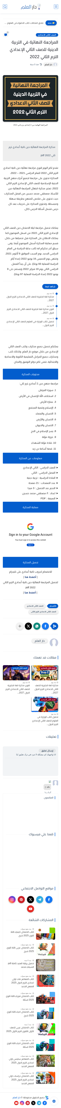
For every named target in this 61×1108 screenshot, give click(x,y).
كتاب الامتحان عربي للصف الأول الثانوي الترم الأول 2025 (20, 1029)
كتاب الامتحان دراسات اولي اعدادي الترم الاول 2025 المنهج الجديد (21, 1079)
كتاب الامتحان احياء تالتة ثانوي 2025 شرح (20, 1014)
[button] (45, 626)
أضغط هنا (30, 577)
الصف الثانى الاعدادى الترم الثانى (43, 612)
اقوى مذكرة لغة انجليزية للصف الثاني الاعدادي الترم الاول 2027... (30, 311)
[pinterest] (21, 899)
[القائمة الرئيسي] (56, 6)
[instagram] (12, 899)
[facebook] (48, 899)
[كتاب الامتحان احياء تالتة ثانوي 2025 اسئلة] (45, 1045)
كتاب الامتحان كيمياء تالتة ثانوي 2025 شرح (22, 934)
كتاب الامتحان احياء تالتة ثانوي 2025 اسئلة (20, 1045)
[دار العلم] (30, 6)
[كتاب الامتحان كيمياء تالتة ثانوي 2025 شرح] (45, 934)
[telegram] (39, 899)
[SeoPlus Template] (47, 1097)
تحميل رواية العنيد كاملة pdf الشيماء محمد (21, 965)
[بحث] (5, 6)
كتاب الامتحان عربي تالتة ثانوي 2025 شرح (20, 949)
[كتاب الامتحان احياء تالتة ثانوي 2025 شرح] (45, 1014)
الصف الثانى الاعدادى (47, 35)
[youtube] (30, 908)
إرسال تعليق (47, 750)
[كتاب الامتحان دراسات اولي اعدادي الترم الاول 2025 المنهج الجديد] (45, 1078)
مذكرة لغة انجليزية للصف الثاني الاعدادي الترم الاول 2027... (30, 298)
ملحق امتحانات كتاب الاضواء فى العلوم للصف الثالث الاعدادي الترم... (23, 23)
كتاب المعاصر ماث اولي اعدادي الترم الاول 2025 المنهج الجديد (22, 983)
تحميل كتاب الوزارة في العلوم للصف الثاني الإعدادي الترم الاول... (30, 323)
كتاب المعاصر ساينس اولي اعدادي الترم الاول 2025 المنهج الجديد (21, 1062)
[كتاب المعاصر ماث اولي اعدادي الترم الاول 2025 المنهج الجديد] (45, 981)
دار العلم (16, 1097)
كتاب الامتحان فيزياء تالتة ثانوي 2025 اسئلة (20, 998)
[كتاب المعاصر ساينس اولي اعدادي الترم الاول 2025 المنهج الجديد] (45, 1061)
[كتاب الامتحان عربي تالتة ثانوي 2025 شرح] (45, 949)
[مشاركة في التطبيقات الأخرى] (19, 626)
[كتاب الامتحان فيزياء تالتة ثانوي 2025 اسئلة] (45, 998)
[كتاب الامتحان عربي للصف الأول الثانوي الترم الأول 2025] (45, 1029)
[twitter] (30, 899)
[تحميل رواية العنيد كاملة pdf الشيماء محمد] (45, 965)
